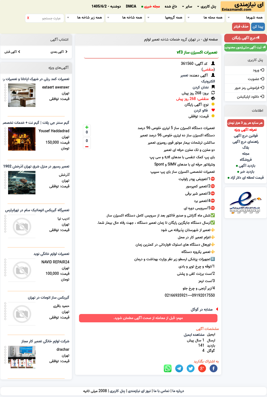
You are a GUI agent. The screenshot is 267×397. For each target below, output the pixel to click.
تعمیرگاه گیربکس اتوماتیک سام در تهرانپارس (37, 210)
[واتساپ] (168, 369)
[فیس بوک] (213, 369)
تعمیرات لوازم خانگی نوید (51, 254)
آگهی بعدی (58, 51)
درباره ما (178, 391)
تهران (192, 40)
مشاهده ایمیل (194, 335)
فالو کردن (201, 111)
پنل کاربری (208, 7)
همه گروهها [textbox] (173, 18)
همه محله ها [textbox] (213, 18)
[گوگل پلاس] (202, 369)
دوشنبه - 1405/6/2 (106, 7)
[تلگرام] (179, 369)
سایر (188, 7)
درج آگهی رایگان (244, 38)
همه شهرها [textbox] (254, 18)
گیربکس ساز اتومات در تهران (48, 298)
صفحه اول (210, 40)
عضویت (254, 79)
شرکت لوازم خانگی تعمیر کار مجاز (45, 341)
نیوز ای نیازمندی (139, 391)
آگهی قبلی (11, 51)
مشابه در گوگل (202, 310)
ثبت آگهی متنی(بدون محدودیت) (243, 47)
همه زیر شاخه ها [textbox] (89, 18)
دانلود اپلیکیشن (248, 97)
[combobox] (245, 17)
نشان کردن (201, 88)
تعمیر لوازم (152, 40)
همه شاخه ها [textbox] (132, 18)
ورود (256, 70)
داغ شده (171, 7)
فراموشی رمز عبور (247, 88)
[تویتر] (191, 369)
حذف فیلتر (241, 27)
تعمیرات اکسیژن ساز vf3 (197, 52)
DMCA (131, 7)
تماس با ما (161, 391)
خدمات (175, 40)
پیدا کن (258, 27)
